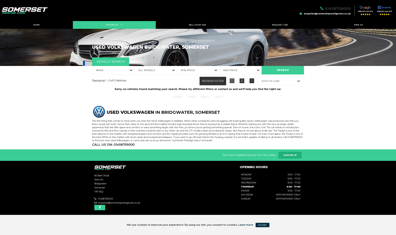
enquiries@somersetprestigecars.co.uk (327, 13)
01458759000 (338, 8)
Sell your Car (197, 25)
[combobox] (113, 70)
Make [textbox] (99, 70)
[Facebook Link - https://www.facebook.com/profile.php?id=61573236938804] (99, 207)
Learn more (245, 224)
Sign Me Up (290, 155)
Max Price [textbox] (230, 70)
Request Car (280, 25)
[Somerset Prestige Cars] (110, 169)
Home (36, 25)
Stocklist (112, 25)
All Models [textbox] (146, 70)
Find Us (358, 25)
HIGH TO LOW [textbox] (271, 81)
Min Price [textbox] (188, 70)
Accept (262, 224)
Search (283, 70)
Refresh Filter (213, 81)
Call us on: (113, 144)
